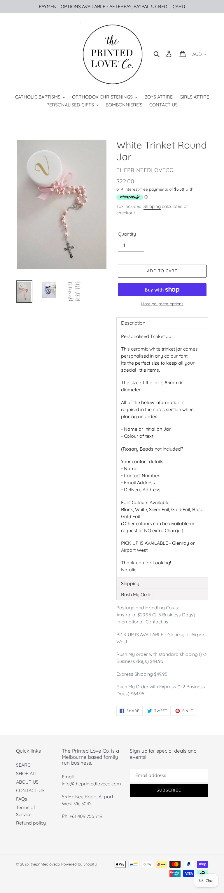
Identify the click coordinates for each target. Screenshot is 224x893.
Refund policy (31, 823)
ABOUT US (27, 782)
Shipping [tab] (130, 583)
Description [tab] (133, 323)
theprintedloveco (45, 864)
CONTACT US (30, 790)
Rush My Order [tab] (137, 594)
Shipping (152, 206)
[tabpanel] (162, 453)
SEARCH (25, 765)
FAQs (21, 799)
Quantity (127, 234)
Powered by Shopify (79, 864)
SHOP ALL (27, 773)
